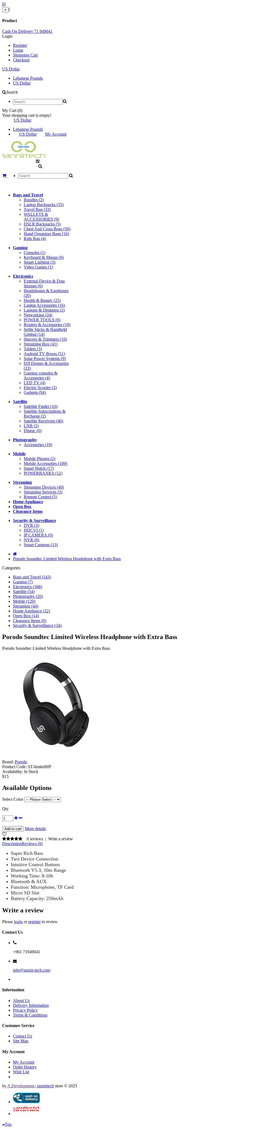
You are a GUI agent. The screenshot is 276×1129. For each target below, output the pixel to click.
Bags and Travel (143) (32, 577)
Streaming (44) (25, 606)
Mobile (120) (24, 601)
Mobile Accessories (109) (45, 463)
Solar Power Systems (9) (45, 358)
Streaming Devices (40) (44, 487)
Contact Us (22, 1036)
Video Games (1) (38, 267)
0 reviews (35, 839)
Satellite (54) (23, 591)
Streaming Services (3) (43, 492)
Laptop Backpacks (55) (44, 204)
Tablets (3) (33, 349)
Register (20, 45)
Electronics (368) (27, 586)
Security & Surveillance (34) (37, 625)
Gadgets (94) (35, 392)
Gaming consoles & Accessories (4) (40, 375)
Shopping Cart (25, 55)
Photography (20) (28, 596)
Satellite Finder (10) (40, 406)
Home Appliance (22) (31, 611)
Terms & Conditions (30, 1015)
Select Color (12, 799)
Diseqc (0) (33, 430)
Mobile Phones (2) (39, 458)
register (34, 921)
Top (8, 1124)
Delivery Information (31, 1005)
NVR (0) (31, 540)
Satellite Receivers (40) (43, 421)
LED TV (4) (34, 382)
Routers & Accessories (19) (47, 324)
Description (12, 843)
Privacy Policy (25, 1010)
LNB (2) (31, 426)
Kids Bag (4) (35, 238)
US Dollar (11, 69)
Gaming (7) (23, 582)
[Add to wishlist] (4, 834)
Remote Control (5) (40, 497)
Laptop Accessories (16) (44, 305)
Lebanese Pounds (28, 78)
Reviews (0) (32, 843)
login (18, 921)
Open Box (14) (26, 615)
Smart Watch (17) (39, 468)
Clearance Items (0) (29, 620)
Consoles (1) (34, 252)
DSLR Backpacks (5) (42, 224)
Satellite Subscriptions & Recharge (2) (44, 413)
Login (18, 50)
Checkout (21, 60)
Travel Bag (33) (37, 209)
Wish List (21, 1072)
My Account (55, 134)
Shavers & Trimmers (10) (45, 339)
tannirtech (45, 1086)
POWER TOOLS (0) (42, 319)
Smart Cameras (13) (41, 544)
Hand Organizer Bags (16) (46, 233)
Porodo (21, 762)
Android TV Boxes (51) (44, 353)
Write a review (60, 839)
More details (35, 828)
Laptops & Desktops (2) (44, 310)
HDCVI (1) (34, 530)
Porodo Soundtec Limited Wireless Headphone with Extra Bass (67, 558)
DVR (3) (31, 525)
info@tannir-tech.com (31, 970)
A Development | (22, 1086)
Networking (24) (38, 315)
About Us (21, 1000)
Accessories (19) (38, 444)
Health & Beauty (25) (42, 300)
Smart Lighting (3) (39, 262)
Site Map (20, 1041)
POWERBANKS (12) (43, 473)
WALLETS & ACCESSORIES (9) (41, 216)
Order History (25, 1067)
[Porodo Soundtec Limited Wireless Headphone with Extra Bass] (56, 757)
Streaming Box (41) (40, 344)
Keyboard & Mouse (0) (44, 257)
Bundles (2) (34, 199)
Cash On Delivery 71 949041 (27, 31)
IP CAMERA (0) (38, 535)
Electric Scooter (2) (40, 387)
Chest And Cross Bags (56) (47, 229)
